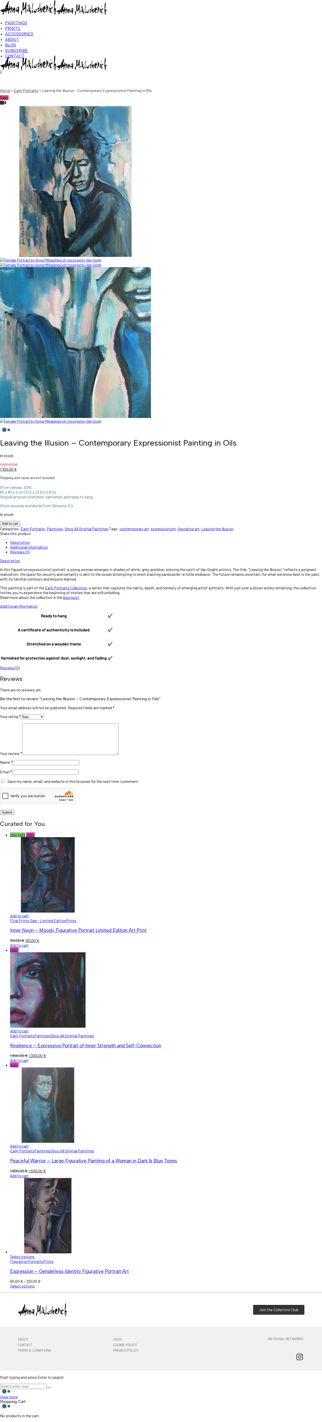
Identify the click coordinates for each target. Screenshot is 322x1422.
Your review (11, 753)
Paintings (55, 528)
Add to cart (10, 524)
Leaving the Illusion (217, 528)
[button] (19, 915)
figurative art (188, 528)
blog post (71, 597)
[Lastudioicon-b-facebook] (282, 1357)
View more (9, 1396)
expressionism (163, 528)
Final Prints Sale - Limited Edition (38, 920)
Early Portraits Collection (66, 587)
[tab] (166, 542)
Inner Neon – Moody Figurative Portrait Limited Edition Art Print (78, 930)
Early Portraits (26, 90)
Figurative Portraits (26, 1261)
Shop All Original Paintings (86, 528)
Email (6, 771)
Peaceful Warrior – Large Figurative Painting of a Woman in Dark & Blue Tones (93, 1161)
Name (6, 762)
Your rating (10, 716)
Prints (71, 920)
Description (20, 542)
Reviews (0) (20, 551)
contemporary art (134, 528)
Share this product (15, 533)
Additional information (29, 547)
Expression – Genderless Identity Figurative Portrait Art (69, 1271)
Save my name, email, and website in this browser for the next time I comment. (73, 781)
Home (5, 90)
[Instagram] (299, 1357)
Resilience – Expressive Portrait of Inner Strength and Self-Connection (85, 1046)
